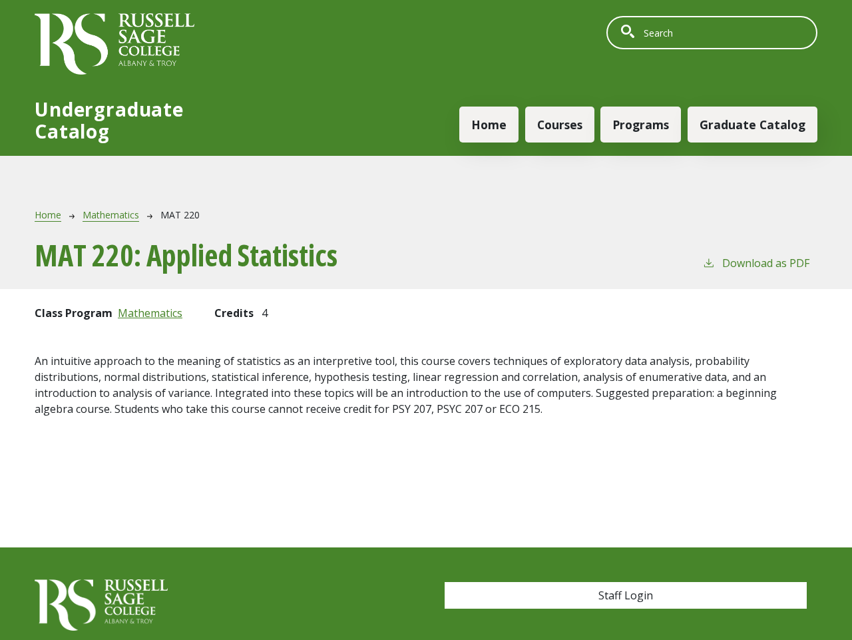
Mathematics (111, 214)
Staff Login (625, 595)
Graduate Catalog (752, 125)
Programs (640, 125)
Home (489, 125)
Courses (559, 125)
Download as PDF (765, 263)
